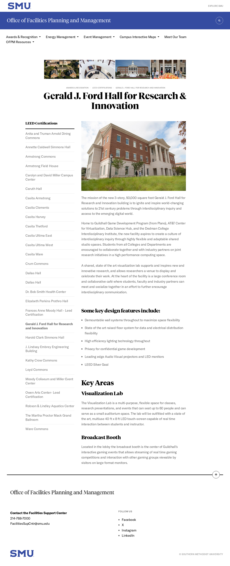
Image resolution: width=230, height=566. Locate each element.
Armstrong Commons (40, 156)
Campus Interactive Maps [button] (138, 37)
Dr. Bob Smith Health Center (45, 292)
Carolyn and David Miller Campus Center (49, 177)
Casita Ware (34, 254)
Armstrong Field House (41, 166)
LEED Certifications (102, 88)
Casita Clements (37, 207)
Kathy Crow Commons (41, 360)
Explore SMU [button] (215, 6)
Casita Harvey (35, 217)
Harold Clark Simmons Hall (44, 337)
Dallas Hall (33, 273)
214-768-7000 (20, 518)
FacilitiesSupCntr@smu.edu (30, 523)
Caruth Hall (33, 188)
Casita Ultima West (39, 245)
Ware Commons (36, 429)
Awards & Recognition (77, 88)
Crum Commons (36, 263)
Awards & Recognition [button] (22, 37)
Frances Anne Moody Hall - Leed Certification (48, 312)
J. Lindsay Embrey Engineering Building (47, 349)
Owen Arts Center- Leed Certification (42, 394)
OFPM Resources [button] (19, 42)
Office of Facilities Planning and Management (59, 20)
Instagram (129, 530)
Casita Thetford (36, 226)
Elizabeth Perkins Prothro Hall (46, 301)
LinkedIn (128, 535)
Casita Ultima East (38, 235)
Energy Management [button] (61, 37)
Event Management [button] (98, 37)
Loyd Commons (36, 369)
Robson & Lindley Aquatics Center (49, 406)
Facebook (129, 519)
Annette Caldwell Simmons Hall (47, 147)
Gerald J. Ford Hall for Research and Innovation (49, 326)
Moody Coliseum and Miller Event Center (49, 381)
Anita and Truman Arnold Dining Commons (48, 135)
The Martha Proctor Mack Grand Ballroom (48, 417)
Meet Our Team (175, 37)
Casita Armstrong (37, 198)
